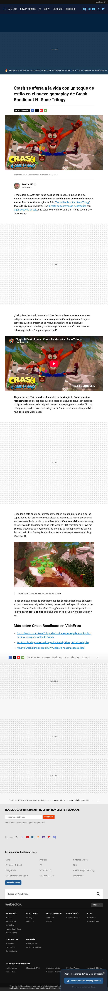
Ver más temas (13, 883)
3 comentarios (23, 110)
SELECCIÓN (71, 9)
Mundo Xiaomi (11, 933)
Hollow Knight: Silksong (83, 870)
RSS (38, 837)
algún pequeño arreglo (25, 209)
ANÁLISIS (12, 9)
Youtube (93, 9)
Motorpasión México (94, 968)
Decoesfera (10, 947)
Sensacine (50, 918)
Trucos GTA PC (59, 800)
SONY (47, 9)
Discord (84, 9)
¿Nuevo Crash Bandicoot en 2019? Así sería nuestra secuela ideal (51, 647)
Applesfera (10, 925)
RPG (24, 70)
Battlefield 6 (78, 876)
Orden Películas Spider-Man (79, 800)
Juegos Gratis (13, 70)
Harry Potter (99, 70)
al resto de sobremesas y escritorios (67, 206)
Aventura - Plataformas (52, 657)
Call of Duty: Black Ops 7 (17, 876)
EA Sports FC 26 (47, 876)
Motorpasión (91, 918)
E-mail (45, 110)
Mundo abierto (35, 70)
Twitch (43, 837)
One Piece (87, 70)
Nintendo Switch (80, 860)
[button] (28, 184)
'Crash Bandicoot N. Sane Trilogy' (72, 202)
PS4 (66, 657)
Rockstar (58, 70)
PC (40, 9)
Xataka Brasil (11, 972)
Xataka (8, 918)
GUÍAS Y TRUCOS (28, 9)
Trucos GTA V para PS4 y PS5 (38, 800)
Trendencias (10, 943)
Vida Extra (30, 921)
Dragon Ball (11, 870)
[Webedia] (102, 2)
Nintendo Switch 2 (14, 865)
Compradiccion (11, 951)
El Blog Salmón (31, 943)
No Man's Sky (45, 870)
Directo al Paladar (73, 918)
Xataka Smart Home (13, 929)
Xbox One (75, 657)
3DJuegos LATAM (33, 968)
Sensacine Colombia (54, 972)
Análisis (43, 860)
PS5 (75, 865)
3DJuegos (30, 918)
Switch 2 (68, 70)
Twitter (98, 9)
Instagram (89, 9)
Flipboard (103, 9)
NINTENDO (58, 9)
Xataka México (11, 968)
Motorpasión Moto (93, 921)
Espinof (49, 921)
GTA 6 (77, 70)
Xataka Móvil (11, 921)
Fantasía (47, 70)
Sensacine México (53, 968)
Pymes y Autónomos (33, 947)
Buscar (98, 894)
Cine (8, 860)
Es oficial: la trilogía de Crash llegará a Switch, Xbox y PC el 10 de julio (53, 642)
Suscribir (48, 817)
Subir (95, 905)
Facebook (32, 110)
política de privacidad (37, 823)
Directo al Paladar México (73, 969)
